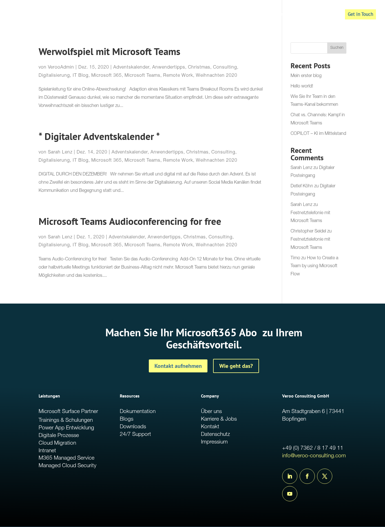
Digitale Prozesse (59, 435)
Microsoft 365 (106, 76)
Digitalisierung (54, 76)
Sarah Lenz (60, 152)
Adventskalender (131, 67)
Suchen (337, 48)
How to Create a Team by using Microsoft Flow (314, 266)
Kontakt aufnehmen (178, 366)
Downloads (133, 427)
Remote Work (178, 76)
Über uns (211, 411)
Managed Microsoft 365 (277, 15)
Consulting (225, 67)
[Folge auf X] (324, 476)
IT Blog (80, 76)
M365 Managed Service (66, 458)
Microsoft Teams (142, 76)
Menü (326, 15)
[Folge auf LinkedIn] (289, 476)
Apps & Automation (226, 15)
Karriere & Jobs (219, 419)
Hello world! (302, 86)
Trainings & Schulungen (66, 420)
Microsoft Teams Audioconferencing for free (130, 221)
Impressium (214, 442)
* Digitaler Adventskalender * (99, 136)
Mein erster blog (306, 76)
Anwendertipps (168, 67)
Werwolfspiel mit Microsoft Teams (109, 51)
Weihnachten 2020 (216, 76)
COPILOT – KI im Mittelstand (318, 134)
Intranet (47, 451)
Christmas (199, 67)
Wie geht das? (236, 366)
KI (311, 15)
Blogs (126, 419)
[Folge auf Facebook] (307, 476)
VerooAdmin (61, 67)
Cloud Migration (57, 443)
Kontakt (210, 427)
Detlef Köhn (302, 186)
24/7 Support (135, 434)
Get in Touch (360, 14)
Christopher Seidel (308, 231)
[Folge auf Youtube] (289, 493)
